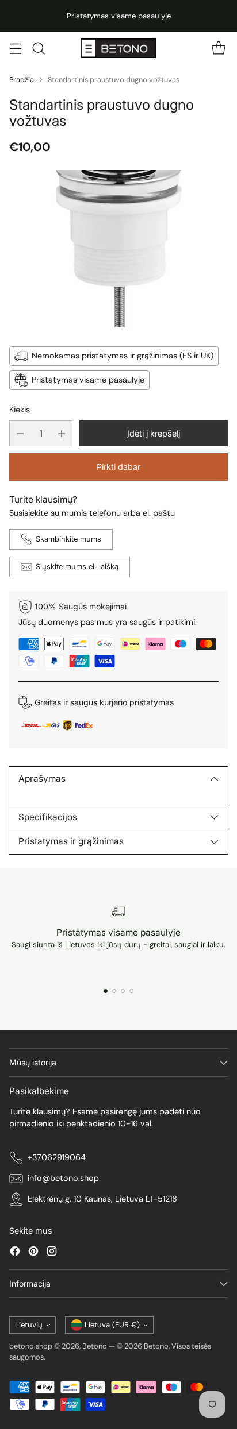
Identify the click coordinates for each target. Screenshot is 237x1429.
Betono (94, 1346)
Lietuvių (29, 1325)
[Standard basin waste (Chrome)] (118, 249)
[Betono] (118, 48)
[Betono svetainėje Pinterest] (33, 1253)
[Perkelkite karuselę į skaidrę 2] (114, 991)
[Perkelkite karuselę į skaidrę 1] (106, 991)
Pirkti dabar (118, 467)
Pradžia (21, 79)
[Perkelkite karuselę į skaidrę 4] (131, 991)
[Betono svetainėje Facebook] (15, 1253)
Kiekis (19, 409)
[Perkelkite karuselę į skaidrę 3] (123, 991)
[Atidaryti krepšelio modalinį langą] (218, 48)
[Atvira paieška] (38, 48)
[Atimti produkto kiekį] (20, 433)
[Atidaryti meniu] (15, 48)
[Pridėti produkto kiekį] (61, 433)
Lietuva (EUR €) (112, 1325)
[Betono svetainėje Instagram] (52, 1253)
